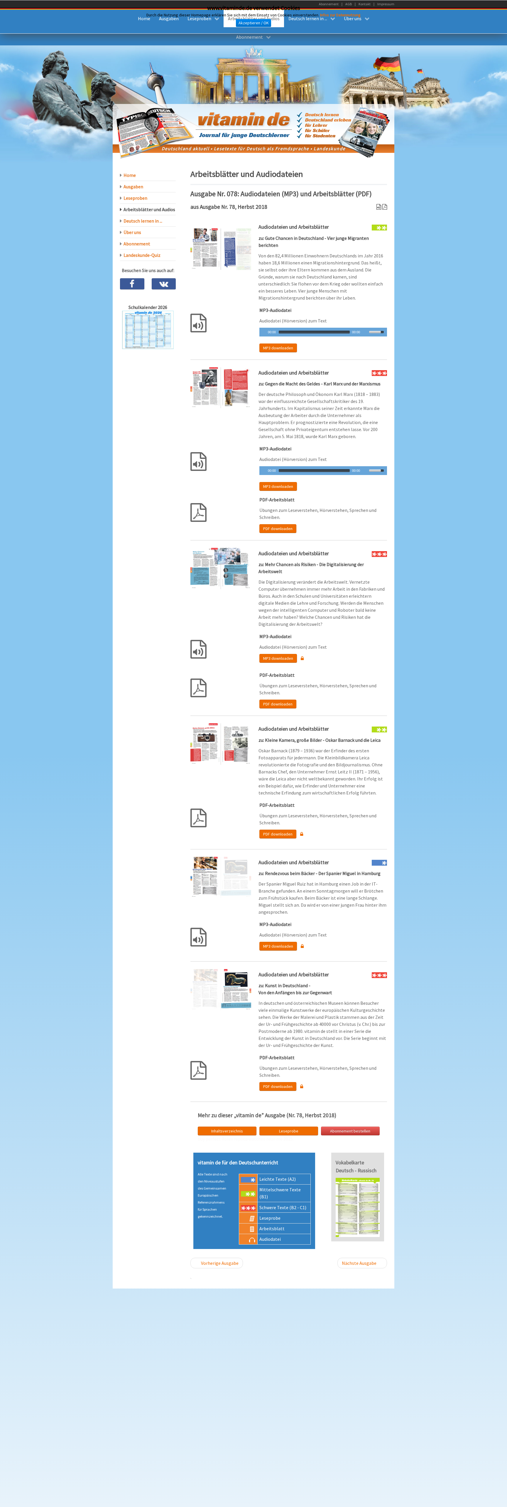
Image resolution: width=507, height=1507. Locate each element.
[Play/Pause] (263, 332)
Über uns (132, 232)
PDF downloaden (278, 528)
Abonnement (137, 244)
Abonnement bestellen (350, 1131)
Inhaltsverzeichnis (227, 1131)
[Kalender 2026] (148, 329)
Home (130, 175)
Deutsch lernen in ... (143, 221)
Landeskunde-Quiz (142, 255)
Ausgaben (133, 186)
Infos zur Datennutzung (340, 15)
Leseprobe (288, 1131)
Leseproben (135, 198)
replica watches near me (258, 1139)
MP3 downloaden (278, 348)
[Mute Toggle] (365, 332)
